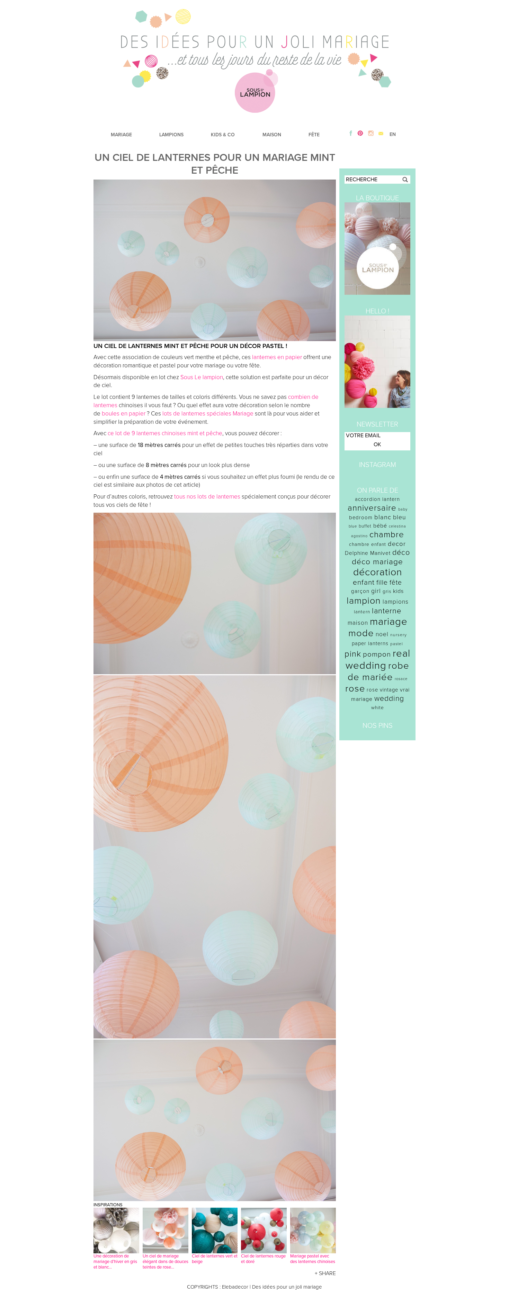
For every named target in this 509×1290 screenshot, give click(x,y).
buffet (365, 526)
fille (382, 582)
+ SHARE (325, 1273)
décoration (377, 572)
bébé (380, 525)
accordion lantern (377, 499)
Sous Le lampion (201, 377)
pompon (377, 654)
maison (358, 622)
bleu (399, 517)
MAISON (271, 135)
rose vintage (382, 690)
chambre (386, 535)
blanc (382, 517)
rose (355, 688)
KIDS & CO (223, 135)
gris (387, 591)
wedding (389, 698)
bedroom (361, 517)
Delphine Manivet (368, 553)
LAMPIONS (171, 135)
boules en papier (123, 413)
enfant (364, 582)
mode (361, 633)
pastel (396, 643)
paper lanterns (370, 643)
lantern (362, 612)
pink (353, 654)
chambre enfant (367, 544)
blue (353, 526)
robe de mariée (379, 671)
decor (397, 544)
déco (401, 552)
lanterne (386, 610)
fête (396, 582)
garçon (360, 591)
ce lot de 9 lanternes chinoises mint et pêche (165, 433)
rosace (401, 679)
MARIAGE (121, 135)
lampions (396, 601)
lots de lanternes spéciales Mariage (207, 413)
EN (393, 134)
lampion (364, 600)
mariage (389, 621)
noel (382, 634)
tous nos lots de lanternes (207, 496)
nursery (398, 634)
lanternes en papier (277, 357)
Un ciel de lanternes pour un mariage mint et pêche (215, 164)
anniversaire (372, 508)
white (377, 708)
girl (376, 591)
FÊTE (314, 135)
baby (403, 509)
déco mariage (377, 561)
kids (398, 591)
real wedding (378, 659)
